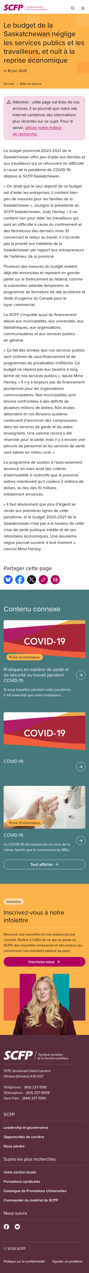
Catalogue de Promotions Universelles (35, 1190)
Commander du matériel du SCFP (31, 1200)
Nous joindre (14, 1146)
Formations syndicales (22, 1181)
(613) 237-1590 (35, 1087)
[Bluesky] (17, 1226)
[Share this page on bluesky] (8, 580)
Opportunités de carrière (24, 1136)
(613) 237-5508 (38, 1092)
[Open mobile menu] (82, 8)
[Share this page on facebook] (19, 580)
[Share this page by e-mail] (55, 580)
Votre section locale (20, 1172)
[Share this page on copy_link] (43, 580)
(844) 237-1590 (34, 1098)
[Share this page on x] (31, 580)
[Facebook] (6, 1226)
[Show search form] (73, 8)
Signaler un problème (67, 1261)
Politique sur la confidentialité (24, 1261)
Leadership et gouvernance (26, 1127)
